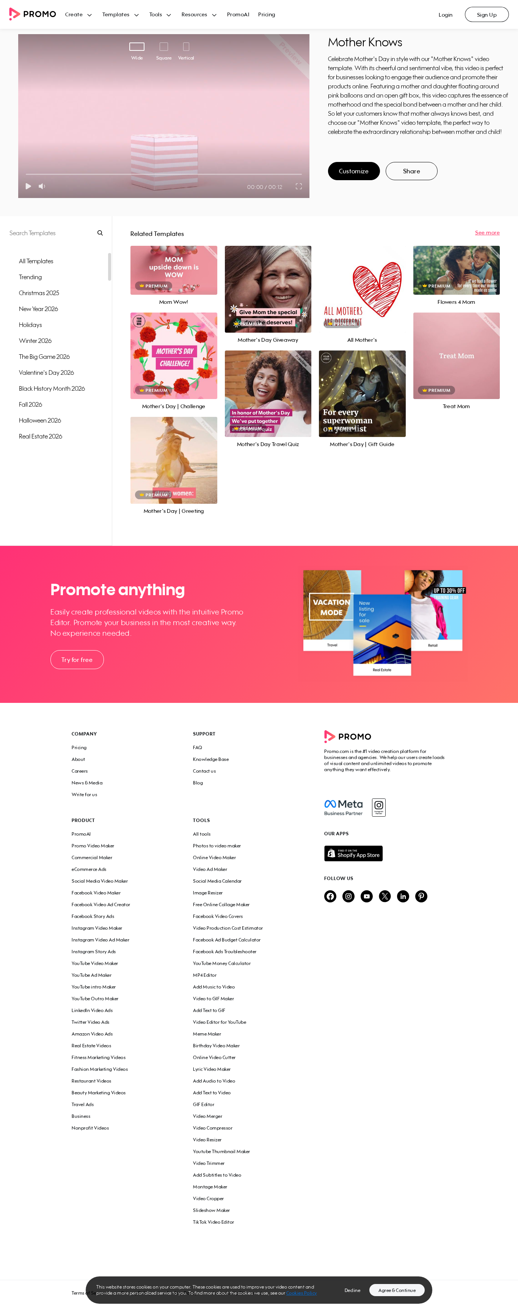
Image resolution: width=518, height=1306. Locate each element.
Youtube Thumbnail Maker (221, 1151)
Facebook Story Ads (93, 916)
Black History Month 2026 (52, 388)
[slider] (26, 174)
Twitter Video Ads (91, 1022)
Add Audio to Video (214, 1081)
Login (446, 14)
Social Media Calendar (217, 881)
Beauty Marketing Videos (99, 1092)
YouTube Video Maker (95, 963)
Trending (30, 277)
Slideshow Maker (211, 1210)
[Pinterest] (421, 897)
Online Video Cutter (214, 1057)
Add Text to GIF (209, 1010)
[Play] (28, 186)
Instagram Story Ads (94, 951)
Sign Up (487, 14)
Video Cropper (208, 1198)
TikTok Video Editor (213, 1222)
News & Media (87, 783)
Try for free (77, 659)
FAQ (197, 747)
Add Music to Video (214, 987)
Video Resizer (207, 1140)
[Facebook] (343, 807)
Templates (116, 14)
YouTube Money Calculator (222, 963)
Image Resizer (208, 893)
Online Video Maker (214, 857)
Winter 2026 (35, 340)
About (78, 759)
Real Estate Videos (91, 1045)
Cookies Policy (301, 1293)
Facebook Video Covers (218, 916)
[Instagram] (379, 807)
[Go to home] (37, 15)
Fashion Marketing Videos (100, 1069)
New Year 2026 (38, 309)
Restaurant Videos (91, 1081)
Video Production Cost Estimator (228, 928)
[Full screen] (299, 186)
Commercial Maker (92, 857)
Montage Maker (210, 1187)
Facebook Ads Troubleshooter (225, 951)
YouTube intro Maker (94, 987)
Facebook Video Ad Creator (101, 904)
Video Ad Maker (210, 869)
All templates (36, 261)
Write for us (84, 794)
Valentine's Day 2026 (46, 372)
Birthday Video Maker (216, 1045)
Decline (353, 1290)
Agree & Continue (397, 1290)
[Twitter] (385, 897)
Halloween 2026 (40, 420)
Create (74, 14)
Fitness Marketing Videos (99, 1057)
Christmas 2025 (39, 293)
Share (412, 171)
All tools (202, 834)
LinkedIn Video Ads (92, 1010)
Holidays (30, 324)
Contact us (204, 771)
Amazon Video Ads (92, 1034)
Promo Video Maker (93, 846)
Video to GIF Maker (213, 998)
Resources (194, 14)
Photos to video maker (217, 846)
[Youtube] (367, 897)
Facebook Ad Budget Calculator (227, 940)
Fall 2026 (30, 404)
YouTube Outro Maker (95, 998)
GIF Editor (203, 1104)
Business (81, 1116)
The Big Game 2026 (44, 356)
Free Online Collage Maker (221, 904)
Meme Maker (207, 1034)
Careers (80, 771)
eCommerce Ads (89, 869)
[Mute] (43, 186)
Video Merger (207, 1116)
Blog (198, 783)
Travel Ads (83, 1104)
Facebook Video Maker (96, 893)
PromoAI (238, 14)
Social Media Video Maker (100, 881)
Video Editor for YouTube (219, 1022)
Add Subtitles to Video (217, 1175)
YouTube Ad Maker (91, 975)
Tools (155, 14)
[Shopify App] (385, 853)
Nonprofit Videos (90, 1128)
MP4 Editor (205, 975)
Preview (174, 262)
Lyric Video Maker (212, 1069)
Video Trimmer (209, 1163)
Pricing (266, 14)
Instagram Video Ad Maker (100, 940)
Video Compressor (212, 1128)
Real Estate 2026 (40, 436)
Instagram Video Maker (97, 928)
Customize (354, 171)
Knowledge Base (211, 759)
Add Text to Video (212, 1092)
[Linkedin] (403, 897)
